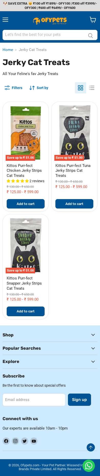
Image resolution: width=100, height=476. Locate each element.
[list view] (91, 87)
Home (8, 50)
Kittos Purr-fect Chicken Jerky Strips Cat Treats (24, 170)
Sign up (79, 399)
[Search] (90, 35)
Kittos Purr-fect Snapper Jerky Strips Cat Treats (24, 283)
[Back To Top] (91, 447)
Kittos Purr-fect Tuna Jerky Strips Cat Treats (73, 170)
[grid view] (80, 87)
